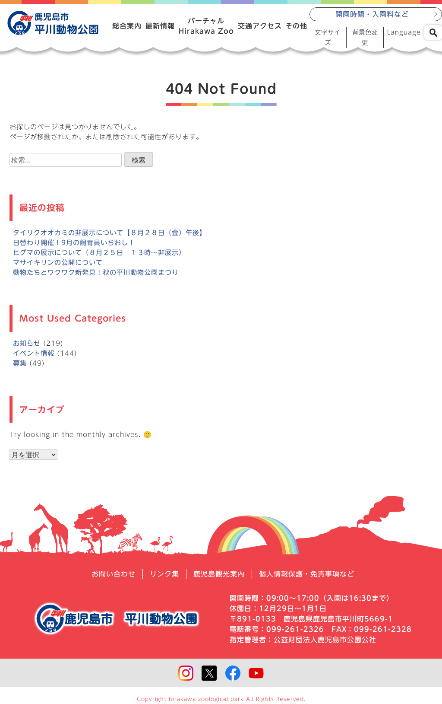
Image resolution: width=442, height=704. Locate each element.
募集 (20, 363)
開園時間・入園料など (372, 14)
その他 (296, 25)
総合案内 (127, 25)
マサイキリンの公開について (58, 262)
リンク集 (164, 573)
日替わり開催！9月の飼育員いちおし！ (74, 242)
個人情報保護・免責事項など (306, 573)
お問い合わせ (114, 573)
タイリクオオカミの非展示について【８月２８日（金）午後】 (109, 232)
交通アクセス (260, 25)
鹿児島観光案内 (219, 573)
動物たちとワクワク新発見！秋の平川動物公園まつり (96, 272)
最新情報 (160, 25)
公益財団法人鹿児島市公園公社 (325, 639)
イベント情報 (33, 353)
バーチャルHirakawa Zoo (206, 26)
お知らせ (27, 343)
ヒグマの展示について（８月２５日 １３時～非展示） (99, 252)
